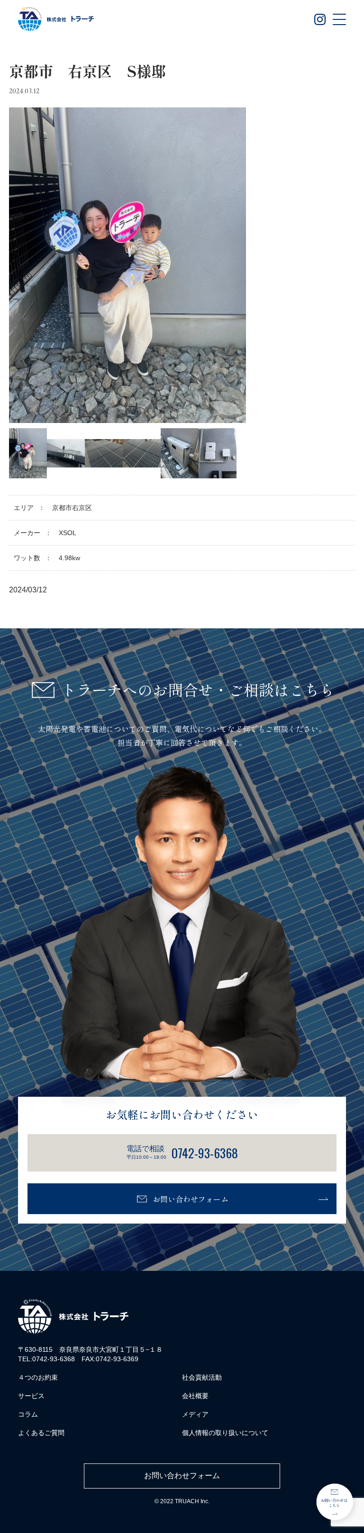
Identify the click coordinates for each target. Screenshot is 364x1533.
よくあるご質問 (41, 1432)
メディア (195, 1414)
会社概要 (195, 1396)
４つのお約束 (38, 1377)
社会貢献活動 (202, 1377)
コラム (28, 1414)
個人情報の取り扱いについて (225, 1432)
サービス (31, 1396)
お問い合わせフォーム (190, 1199)
